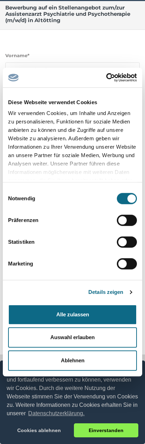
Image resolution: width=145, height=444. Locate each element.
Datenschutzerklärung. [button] (56, 413)
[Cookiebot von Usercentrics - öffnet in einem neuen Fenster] (106, 77)
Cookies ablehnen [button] (39, 430)
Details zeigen (105, 292)
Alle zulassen (72, 314)
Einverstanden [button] (106, 430)
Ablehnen (72, 360)
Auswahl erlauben (72, 337)
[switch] (127, 220)
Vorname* (17, 55)
